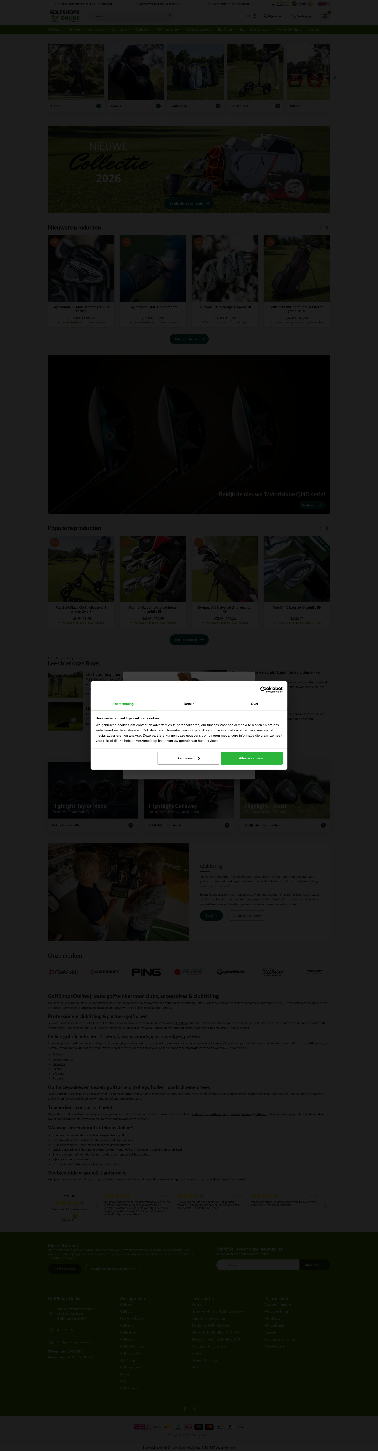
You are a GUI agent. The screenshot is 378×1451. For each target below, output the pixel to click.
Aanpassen (185, 758)
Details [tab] (189, 704)
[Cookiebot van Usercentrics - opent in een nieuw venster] (263, 689)
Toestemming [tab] (123, 704)
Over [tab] (254, 704)
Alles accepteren (251, 758)
